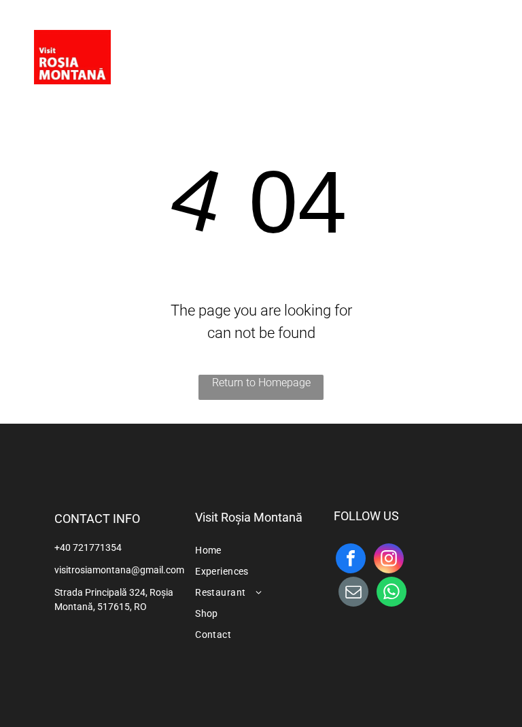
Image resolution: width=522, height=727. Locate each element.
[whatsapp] (391, 593)
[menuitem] (222, 42)
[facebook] (448, 51)
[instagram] (476, 51)
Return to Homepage (261, 382)
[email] (353, 593)
